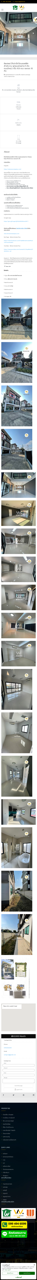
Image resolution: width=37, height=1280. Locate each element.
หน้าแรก (5, 1154)
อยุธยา (5, 1199)
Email (5, 1072)
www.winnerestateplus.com (11, 234)
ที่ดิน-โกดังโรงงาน (8, 1127)
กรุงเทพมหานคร (7, 1184)
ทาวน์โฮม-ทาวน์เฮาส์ (9, 1118)
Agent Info (19, 1090)
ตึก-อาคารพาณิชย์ (8, 1121)
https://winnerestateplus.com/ (12, 169)
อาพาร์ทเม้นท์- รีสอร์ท (9, 1130)
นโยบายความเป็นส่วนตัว (9, 1139)
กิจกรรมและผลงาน (8, 1169)
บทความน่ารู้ (6, 1137)
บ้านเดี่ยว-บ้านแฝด (8, 1115)
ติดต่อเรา (5, 1175)
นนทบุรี (5, 1190)
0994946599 (8, 1048)
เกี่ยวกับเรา (6, 1173)
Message (5, 1077)
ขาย (4, 1160)
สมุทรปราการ (6, 1197)
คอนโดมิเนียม (6, 1124)
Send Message (18, 1086)
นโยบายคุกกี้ (7, 1270)
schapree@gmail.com (10, 1055)
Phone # (5, 1068)
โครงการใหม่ (6, 1134)
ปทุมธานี (5, 1193)
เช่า (4, 1163)
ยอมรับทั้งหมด (27, 1273)
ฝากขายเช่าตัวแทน (8, 1157)
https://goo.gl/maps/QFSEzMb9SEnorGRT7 (16, 221)
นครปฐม (5, 1187)
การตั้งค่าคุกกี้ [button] (18, 1277)
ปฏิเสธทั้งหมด (10, 1273)
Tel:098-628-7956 (21, 228)
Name (5, 1063)
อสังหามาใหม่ (6, 1166)
